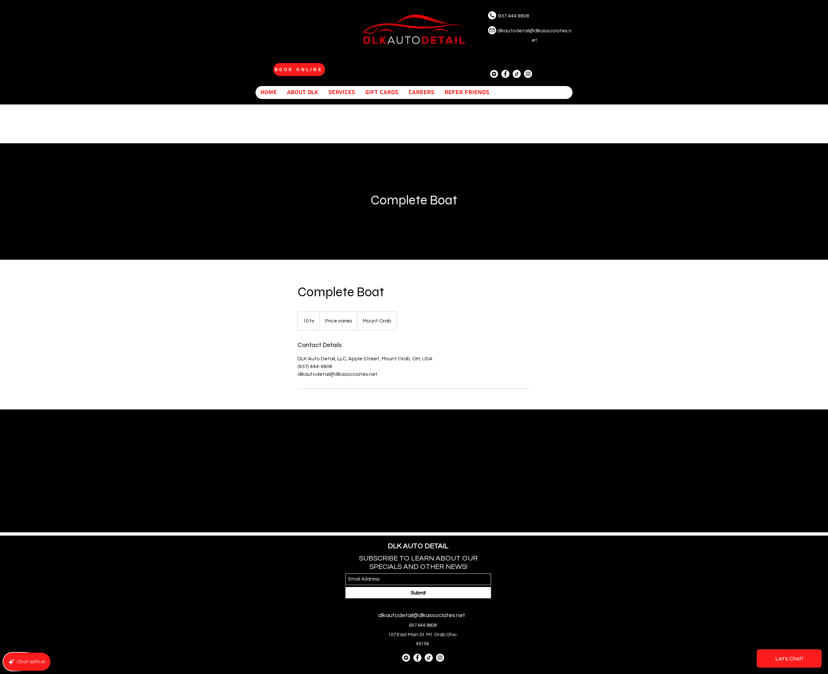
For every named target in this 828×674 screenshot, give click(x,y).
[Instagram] (528, 74)
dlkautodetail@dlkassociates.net (421, 615)
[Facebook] (505, 74)
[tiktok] (517, 74)
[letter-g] (494, 74)
